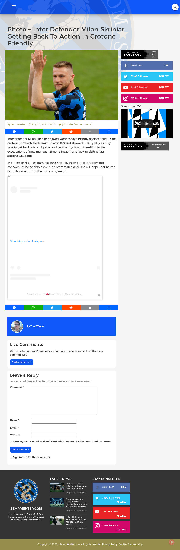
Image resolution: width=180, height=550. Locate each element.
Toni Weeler (18, 124)
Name (14, 420)
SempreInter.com (26, 508)
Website (15, 435)
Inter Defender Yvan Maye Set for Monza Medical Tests (76, 521)
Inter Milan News (159, 145)
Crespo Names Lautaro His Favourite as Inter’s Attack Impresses (76, 503)
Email (14, 428)
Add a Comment (21, 362)
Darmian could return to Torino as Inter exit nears (76, 486)
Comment (17, 387)
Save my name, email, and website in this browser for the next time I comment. (62, 441)
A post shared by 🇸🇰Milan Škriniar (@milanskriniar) (55, 294)
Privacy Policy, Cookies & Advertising (122, 544)
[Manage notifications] (172, 542)
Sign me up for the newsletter (31, 457)
